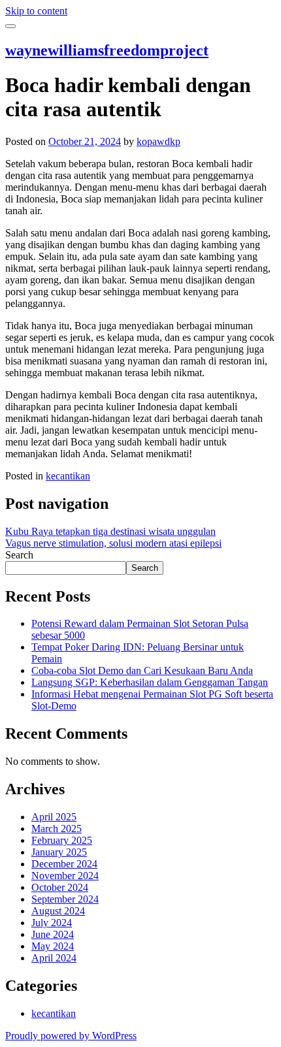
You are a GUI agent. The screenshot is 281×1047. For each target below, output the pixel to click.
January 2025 (59, 852)
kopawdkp (158, 141)
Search (19, 554)
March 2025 (56, 828)
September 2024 (65, 899)
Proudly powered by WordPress (71, 1035)
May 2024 (52, 946)
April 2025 (53, 816)
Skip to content (36, 10)
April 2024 (53, 957)
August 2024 (58, 910)
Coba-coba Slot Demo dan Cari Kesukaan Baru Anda (142, 670)
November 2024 (65, 875)
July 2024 (51, 922)
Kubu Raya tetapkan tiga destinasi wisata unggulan (110, 531)
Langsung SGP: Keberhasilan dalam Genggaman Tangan (149, 682)
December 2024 (64, 863)
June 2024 (52, 934)
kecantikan (68, 475)
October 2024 (59, 887)
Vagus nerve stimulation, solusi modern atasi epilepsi (113, 543)
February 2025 (61, 840)
